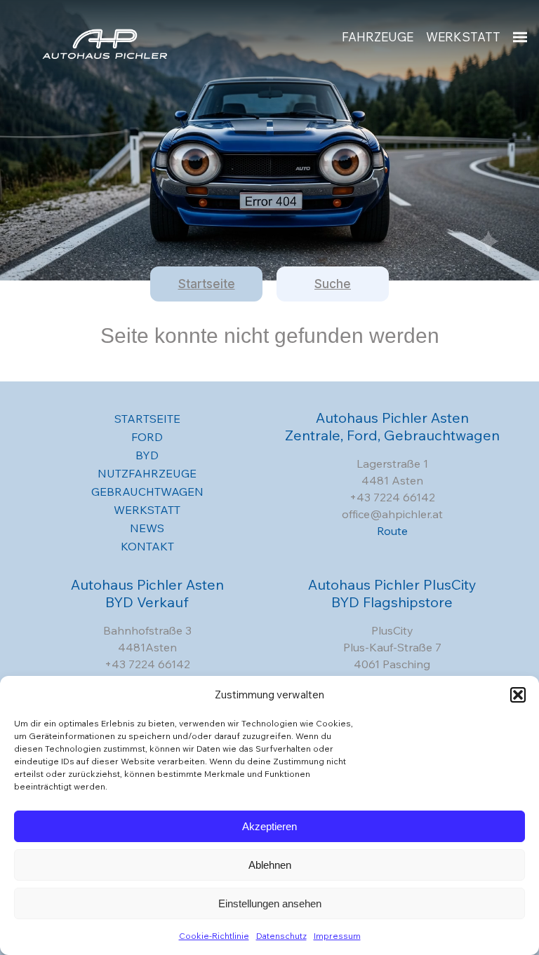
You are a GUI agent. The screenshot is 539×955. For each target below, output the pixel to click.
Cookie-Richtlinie (214, 935)
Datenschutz (281, 935)
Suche (332, 284)
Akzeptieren (269, 826)
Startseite (206, 284)
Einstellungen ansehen (269, 903)
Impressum (337, 935)
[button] (518, 695)
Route (392, 531)
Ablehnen (269, 865)
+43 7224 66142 (392, 497)
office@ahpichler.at (392, 514)
